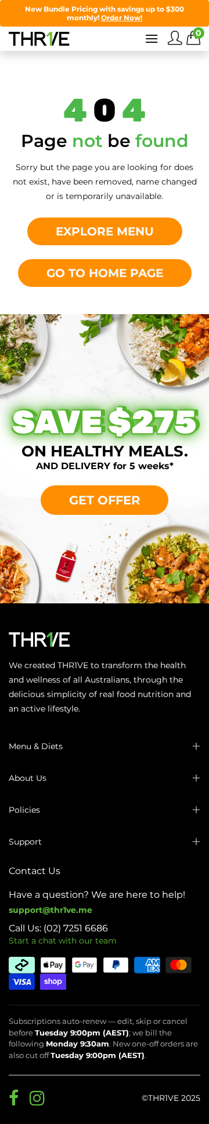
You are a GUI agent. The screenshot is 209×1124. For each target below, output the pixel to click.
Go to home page (104, 273)
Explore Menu (105, 231)
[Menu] (151, 39)
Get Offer (104, 499)
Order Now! (121, 17)
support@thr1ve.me (50, 910)
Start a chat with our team (63, 940)
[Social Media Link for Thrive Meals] (14, 1098)
